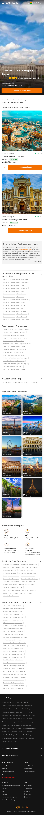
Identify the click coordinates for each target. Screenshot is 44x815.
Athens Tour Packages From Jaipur (13, 361)
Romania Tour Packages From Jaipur (14, 349)
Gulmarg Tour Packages (10, 593)
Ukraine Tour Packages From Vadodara (15, 314)
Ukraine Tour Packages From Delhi (13, 291)
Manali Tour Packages (28, 576)
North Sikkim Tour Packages (27, 573)
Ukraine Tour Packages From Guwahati (15, 317)
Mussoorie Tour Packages (24, 735)
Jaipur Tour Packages (28, 582)
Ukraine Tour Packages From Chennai (14, 285)
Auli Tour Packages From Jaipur (12, 366)
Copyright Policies (29, 771)
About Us (4, 766)
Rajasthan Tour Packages (11, 564)
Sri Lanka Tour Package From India (13, 626)
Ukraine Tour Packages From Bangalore (15, 288)
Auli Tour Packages (26, 593)
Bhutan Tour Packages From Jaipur (14, 369)
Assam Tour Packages (29, 590)
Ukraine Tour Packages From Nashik (14, 305)
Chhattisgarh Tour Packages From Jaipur (16, 329)
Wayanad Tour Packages (9, 731)
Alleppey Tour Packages (9, 741)
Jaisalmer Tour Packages (24, 725)
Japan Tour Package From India (13, 628)
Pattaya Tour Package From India (13, 666)
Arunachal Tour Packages (11, 582)
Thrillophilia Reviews (8, 771)
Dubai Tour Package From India (12, 623)
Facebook (29, 785)
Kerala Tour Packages (9, 573)
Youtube (28, 797)
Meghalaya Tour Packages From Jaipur (15, 358)
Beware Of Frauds (9, 777)
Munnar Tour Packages (26, 584)
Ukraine (9, 100)
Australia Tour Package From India (13, 651)
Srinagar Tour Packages (26, 738)
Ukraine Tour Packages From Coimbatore (15, 300)
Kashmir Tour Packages (9, 705)
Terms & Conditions (30, 766)
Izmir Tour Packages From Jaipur (13, 352)
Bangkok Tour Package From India (13, 668)
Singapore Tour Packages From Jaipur (15, 338)
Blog (3, 791)
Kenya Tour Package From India (13, 634)
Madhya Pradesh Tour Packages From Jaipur (17, 344)
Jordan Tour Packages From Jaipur (14, 346)
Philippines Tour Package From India (14, 671)
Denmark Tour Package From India (13, 680)
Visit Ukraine (34, 382)
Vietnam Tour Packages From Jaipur (14, 332)
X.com (28, 791)
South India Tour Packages (11, 590)
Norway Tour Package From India (13, 657)
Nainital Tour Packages (10, 584)
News (3, 774)
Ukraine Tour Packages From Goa (13, 308)
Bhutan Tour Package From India (13, 631)
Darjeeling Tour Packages (24, 712)
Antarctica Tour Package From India (14, 686)
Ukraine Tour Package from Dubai (14, 219)
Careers (4, 768)
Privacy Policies (28, 768)
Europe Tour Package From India (13, 611)
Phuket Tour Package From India (13, 660)
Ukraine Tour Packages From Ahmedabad (16, 282)
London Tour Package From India (13, 654)
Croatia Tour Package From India (13, 683)
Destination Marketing (8, 800)
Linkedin (28, 794)
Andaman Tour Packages (29, 564)
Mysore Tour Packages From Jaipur (14, 355)
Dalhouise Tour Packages (11, 596)
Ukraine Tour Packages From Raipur (14, 302)
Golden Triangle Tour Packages (12, 587)
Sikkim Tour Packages (9, 570)
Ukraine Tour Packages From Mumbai (14, 294)
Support (4, 788)
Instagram (29, 788)
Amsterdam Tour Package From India (14, 677)
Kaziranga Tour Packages (11, 576)
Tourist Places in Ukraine (20, 382)
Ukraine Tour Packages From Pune (13, 297)
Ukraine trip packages (25, 250)
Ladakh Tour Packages (26, 570)
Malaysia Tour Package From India (14, 608)
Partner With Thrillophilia (9, 797)
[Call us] (4, 167)
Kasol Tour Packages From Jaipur (13, 341)
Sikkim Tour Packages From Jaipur (13, 335)
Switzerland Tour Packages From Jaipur (15, 364)
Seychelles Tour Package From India (14, 663)
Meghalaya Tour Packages (11, 567)
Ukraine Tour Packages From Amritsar (14, 311)
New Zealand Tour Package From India (15, 637)
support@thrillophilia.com (12, 785)
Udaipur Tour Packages (29, 728)
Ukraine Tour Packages (20, 100)
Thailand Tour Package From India (13, 617)
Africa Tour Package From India (12, 606)
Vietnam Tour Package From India (13, 614)
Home (3, 100)
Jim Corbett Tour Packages (10, 738)
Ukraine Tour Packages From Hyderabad (15, 280)
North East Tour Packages (27, 715)
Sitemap (4, 794)
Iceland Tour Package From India (13, 620)
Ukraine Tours (7, 382)
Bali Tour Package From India (12, 640)
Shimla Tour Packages (8, 735)
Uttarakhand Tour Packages (29, 579)
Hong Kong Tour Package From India (14, 674)
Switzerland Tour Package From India (14, 643)
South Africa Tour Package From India (14, 646)
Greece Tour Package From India (13, 648)
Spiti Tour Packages (23, 702)
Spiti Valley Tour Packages (30, 567)
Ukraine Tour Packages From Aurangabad (16, 320)
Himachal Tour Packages (11, 579)
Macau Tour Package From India (13, 688)
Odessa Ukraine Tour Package (13, 156)
